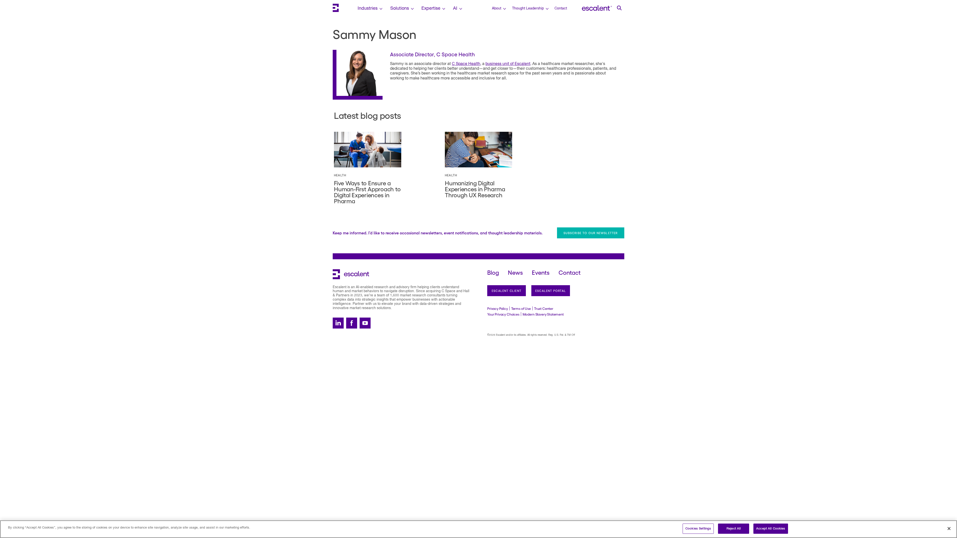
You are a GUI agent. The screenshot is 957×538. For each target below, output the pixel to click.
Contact (561, 8)
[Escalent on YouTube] (365, 323)
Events (541, 272)
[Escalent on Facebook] (351, 323)
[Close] (949, 528)
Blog (493, 272)
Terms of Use (521, 308)
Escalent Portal (550, 290)
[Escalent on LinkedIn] (338, 323)
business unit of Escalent (507, 64)
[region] (478, 529)
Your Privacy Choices (503, 314)
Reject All (733, 528)
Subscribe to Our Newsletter (590, 233)
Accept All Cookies (770, 528)
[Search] (619, 7)
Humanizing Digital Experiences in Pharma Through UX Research (475, 188)
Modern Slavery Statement (543, 314)
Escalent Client (506, 290)
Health (340, 175)
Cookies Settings (698, 528)
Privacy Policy (497, 308)
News (515, 272)
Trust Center (543, 308)
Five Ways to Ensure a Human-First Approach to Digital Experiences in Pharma (367, 191)
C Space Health (466, 64)
